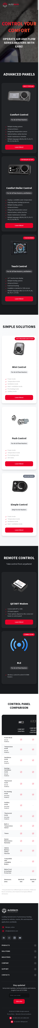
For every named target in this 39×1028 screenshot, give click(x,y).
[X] (4, 938)
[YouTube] (20, 938)
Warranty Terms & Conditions (23, 1014)
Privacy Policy (10, 1014)
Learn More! (19, 147)
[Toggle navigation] (34, 5)
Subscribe (19, 1001)
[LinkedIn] (14, 938)
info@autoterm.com (11, 931)
